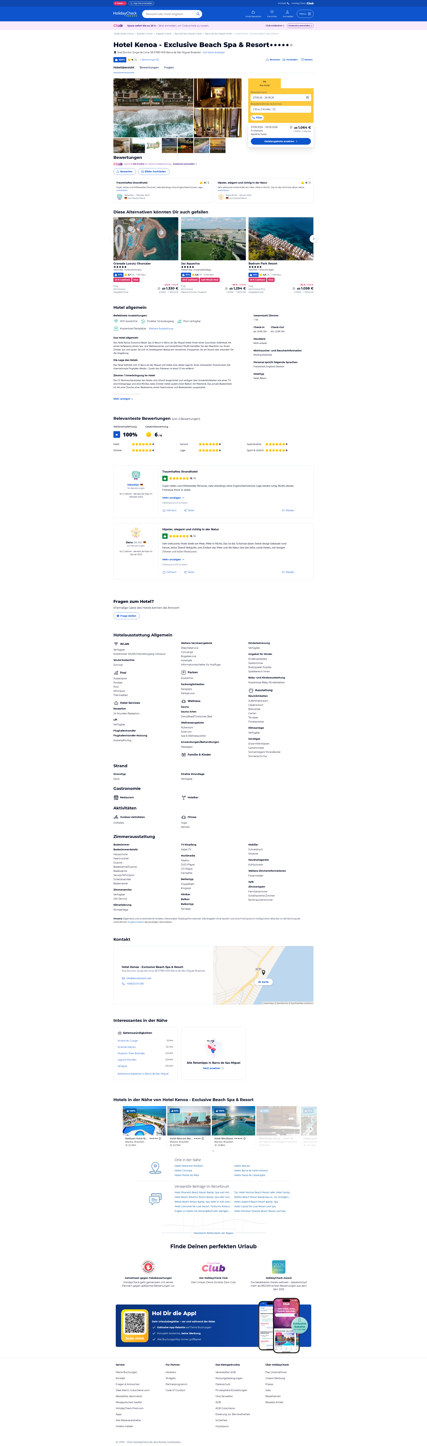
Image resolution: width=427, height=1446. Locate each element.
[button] (153, 107)
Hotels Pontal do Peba (187, 1175)
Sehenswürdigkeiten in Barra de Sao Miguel (143, 1073)
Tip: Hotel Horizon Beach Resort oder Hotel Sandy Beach (262, 1192)
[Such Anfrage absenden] (198, 14)
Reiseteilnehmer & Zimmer (266, 103)
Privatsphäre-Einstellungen (231, 1390)
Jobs (268, 1390)
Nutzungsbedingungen (229, 1378)
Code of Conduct (175, 1390)
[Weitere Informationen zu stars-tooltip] (291, 45)
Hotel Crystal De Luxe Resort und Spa (255, 1206)
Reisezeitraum (259, 92)
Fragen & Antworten (127, 1384)
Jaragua (122, 1066)
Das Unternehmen (276, 1372)
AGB (218, 1402)
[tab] (264, 83)
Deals (119, 3)
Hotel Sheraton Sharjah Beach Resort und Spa (260, 1211)
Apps (119, 1414)
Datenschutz (223, 1384)
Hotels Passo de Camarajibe (249, 1175)
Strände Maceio (127, 1047)
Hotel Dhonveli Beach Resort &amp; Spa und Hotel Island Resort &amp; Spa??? (203, 1192)
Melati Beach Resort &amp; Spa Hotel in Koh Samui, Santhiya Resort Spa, (203, 1201)
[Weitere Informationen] (291, 127)
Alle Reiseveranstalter (128, 1420)
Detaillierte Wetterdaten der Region (214, 1233)
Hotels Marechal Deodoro (189, 1165)
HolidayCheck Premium (130, 1408)
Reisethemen (273, 1396)
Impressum (222, 1426)
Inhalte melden (124, 1426)
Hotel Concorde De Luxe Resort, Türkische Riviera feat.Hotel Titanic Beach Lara (203, 1206)
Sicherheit (221, 1420)
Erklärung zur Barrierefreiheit (233, 1414)
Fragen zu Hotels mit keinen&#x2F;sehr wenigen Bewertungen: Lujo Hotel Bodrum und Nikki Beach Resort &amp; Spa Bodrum (203, 1211)
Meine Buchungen (126, 1372)
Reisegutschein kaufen (129, 1402)
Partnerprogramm (176, 1384)
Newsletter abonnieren (129, 1396)
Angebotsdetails (136, 922)
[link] (253, 14)
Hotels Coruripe (183, 1170)
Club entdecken (274, 25)
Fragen (169, 67)
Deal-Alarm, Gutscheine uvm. (133, 1390)
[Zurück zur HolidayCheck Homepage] (125, 14)
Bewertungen (149, 67)
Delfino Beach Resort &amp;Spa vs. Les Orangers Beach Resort (262, 1197)
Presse (269, 1384)
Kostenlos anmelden (299, 25)
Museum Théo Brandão (131, 1053)
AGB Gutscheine (225, 1408)
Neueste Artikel (274, 1402)
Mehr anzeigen (121, 398)
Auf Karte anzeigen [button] (214, 52)
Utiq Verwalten (224, 1396)
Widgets (171, 1378)
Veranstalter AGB (226, 1372)
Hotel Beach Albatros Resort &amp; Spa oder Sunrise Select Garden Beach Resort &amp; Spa (203, 1197)
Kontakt (282, 3)
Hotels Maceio (242, 1165)
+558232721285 (135, 983)
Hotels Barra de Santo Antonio (251, 1170)
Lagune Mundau (127, 1059)
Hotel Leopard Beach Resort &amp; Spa (256, 1201)
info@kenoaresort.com (138, 978)
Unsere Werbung (275, 1378)
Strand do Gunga (128, 1040)
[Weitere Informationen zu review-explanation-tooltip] (157, 59)
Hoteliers (171, 1372)
